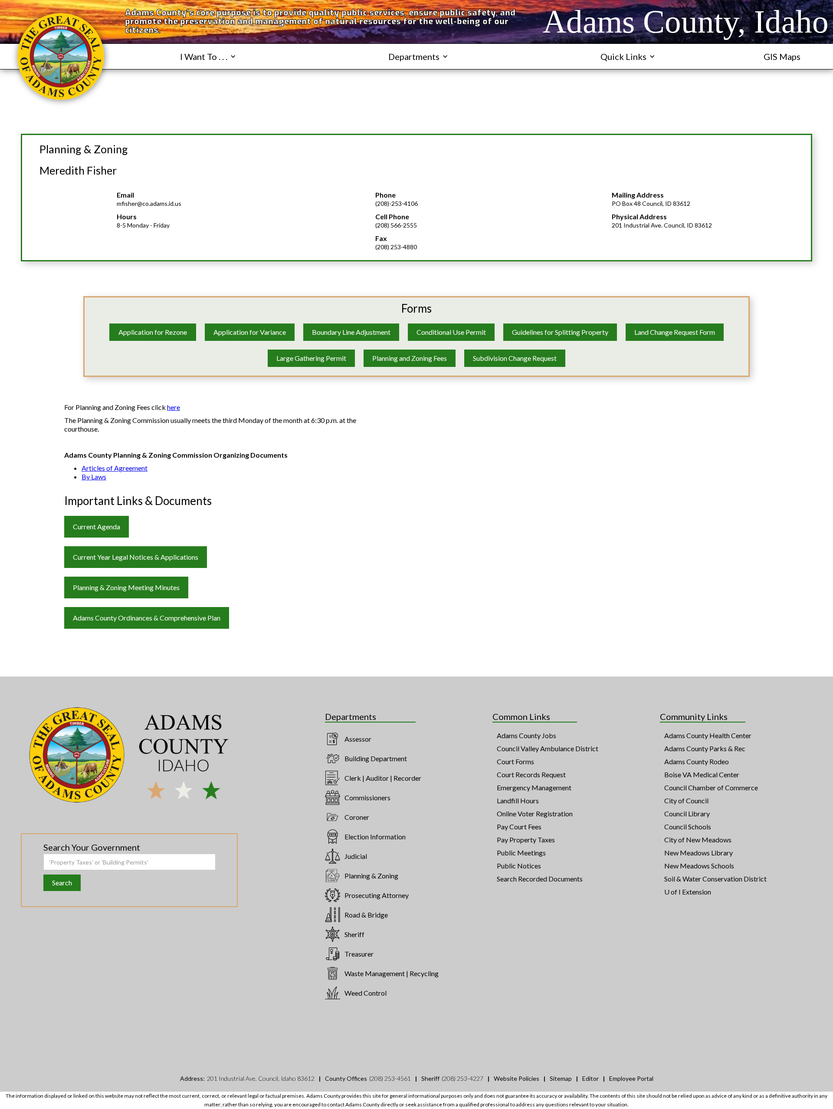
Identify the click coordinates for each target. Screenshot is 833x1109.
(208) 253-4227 (462, 1078)
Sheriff (354, 934)
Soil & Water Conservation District (715, 879)
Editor (590, 1078)
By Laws (94, 476)
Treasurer (359, 954)
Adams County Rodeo (696, 761)
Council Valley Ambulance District (547, 748)
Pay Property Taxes (526, 839)
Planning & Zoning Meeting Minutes (126, 587)
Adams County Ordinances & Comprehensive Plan (146, 618)
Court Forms (515, 761)
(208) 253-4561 (390, 1078)
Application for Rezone (152, 332)
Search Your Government (91, 847)
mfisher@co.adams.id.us (149, 203)
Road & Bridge (366, 915)
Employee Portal (631, 1078)
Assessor (357, 739)
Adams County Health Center (707, 735)
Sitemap (561, 1078)
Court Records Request (531, 774)
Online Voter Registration (535, 813)
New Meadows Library (698, 852)
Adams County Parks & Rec (704, 748)
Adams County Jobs (526, 735)
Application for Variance (249, 332)
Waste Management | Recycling (391, 973)
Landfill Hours (518, 800)
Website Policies (516, 1078)
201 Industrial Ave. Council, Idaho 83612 (261, 1078)
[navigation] (60, 56)
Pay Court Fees (519, 826)
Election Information (375, 836)
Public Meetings (521, 852)
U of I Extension (687, 892)
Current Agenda (96, 526)
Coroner (356, 817)
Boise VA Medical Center (701, 774)
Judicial (355, 856)
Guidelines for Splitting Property (560, 332)
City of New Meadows (697, 839)
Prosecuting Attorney (376, 895)
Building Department (375, 758)
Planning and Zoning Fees (409, 358)
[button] (208, 56)
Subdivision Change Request (515, 358)
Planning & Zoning (371, 875)
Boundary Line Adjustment (351, 332)
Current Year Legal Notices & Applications (135, 557)
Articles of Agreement (115, 468)
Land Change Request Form (674, 332)
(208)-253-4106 (396, 203)
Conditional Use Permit (451, 332)
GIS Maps (782, 56)
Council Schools (687, 826)
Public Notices (519, 865)
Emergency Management (534, 787)
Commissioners (367, 797)
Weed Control (365, 993)
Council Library (687, 813)
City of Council (686, 800)
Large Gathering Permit (311, 358)
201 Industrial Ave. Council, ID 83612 (662, 225)
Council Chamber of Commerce (711, 787)
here (173, 407)
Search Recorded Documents (540, 879)
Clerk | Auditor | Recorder (382, 778)
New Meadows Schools (699, 865)
